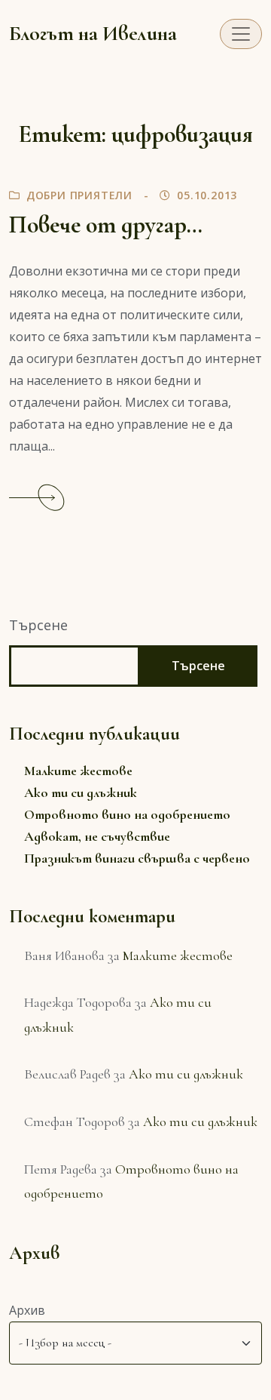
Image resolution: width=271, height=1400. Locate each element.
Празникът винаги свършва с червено (137, 858)
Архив (27, 1310)
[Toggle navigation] (241, 34)
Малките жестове (78, 770)
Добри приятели (79, 195)
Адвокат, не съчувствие (97, 836)
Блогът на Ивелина (93, 33)
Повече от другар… (105, 225)
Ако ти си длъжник (80, 792)
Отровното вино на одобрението (127, 814)
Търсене (38, 625)
